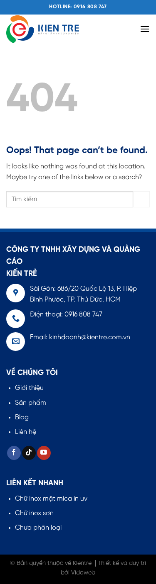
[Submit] (141, 199)
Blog (22, 417)
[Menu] (145, 29)
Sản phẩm (30, 402)
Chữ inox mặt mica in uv (51, 498)
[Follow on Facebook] (14, 453)
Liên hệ (25, 432)
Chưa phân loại (38, 527)
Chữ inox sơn (34, 513)
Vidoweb (83, 572)
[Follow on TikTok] (29, 453)
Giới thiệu (29, 388)
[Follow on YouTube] (44, 453)
